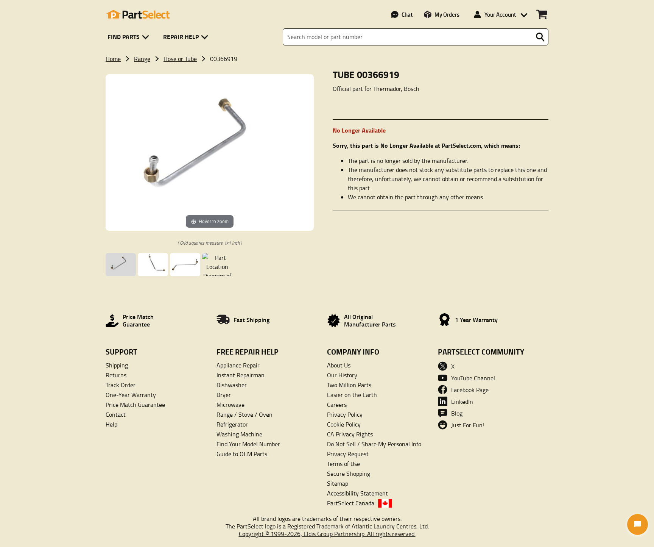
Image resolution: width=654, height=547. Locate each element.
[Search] (540, 37)
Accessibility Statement (357, 493)
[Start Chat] (637, 524)
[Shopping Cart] (541, 14)
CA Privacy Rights (350, 434)
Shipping (117, 365)
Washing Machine (239, 434)
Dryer (223, 395)
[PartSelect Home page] (138, 14)
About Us (338, 365)
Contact (116, 414)
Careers (337, 404)
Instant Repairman (240, 375)
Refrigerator (232, 424)
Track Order (120, 385)
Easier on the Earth (352, 395)
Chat (407, 14)
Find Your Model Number (248, 444)
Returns (116, 375)
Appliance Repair (238, 365)
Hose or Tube (180, 59)
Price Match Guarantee (135, 404)
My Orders (446, 14)
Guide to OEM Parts (241, 454)
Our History (342, 375)
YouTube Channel (473, 378)
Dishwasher (231, 385)
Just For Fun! (467, 425)
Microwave (230, 404)
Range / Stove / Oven (244, 414)
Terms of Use (343, 463)
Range (142, 59)
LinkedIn (462, 401)
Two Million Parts (349, 385)
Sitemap (337, 483)
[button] (130, 36)
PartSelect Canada (350, 503)
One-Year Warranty (131, 395)
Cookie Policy (344, 424)
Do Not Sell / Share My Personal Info (374, 444)
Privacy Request (348, 454)
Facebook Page (470, 390)
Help (111, 424)
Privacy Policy (345, 414)
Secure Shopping (348, 473)
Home (113, 59)
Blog (456, 413)
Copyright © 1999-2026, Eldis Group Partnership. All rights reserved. (327, 534)
